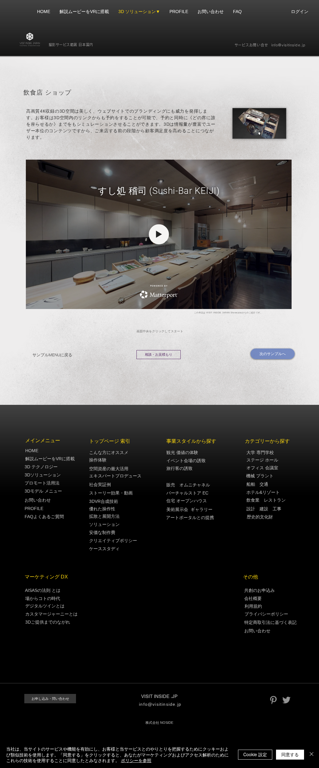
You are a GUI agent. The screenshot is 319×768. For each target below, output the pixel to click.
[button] (193, 452)
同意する (290, 754)
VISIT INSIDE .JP (159, 696)
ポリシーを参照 (136, 760)
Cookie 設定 (255, 754)
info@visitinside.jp (288, 45)
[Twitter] (286, 700)
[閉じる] (311, 754)
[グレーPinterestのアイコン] (273, 700)
